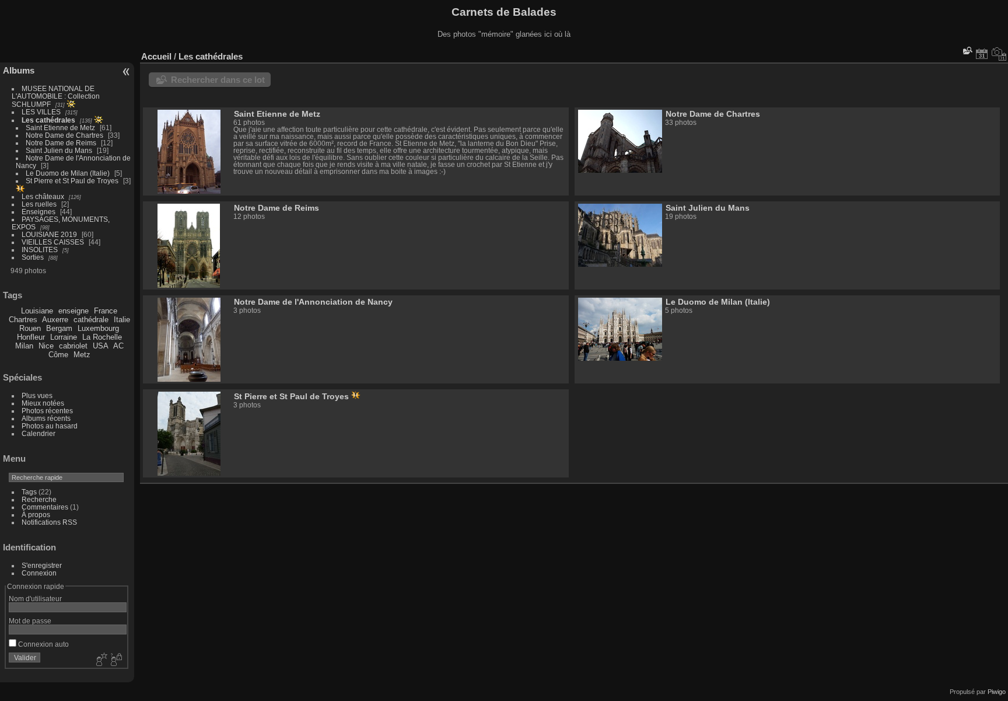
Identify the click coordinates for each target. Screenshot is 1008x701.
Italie (122, 319)
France (105, 310)
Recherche (39, 499)
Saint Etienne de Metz (60, 127)
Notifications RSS (49, 522)
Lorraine (63, 337)
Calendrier (38, 433)
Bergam (59, 328)
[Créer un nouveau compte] (100, 660)
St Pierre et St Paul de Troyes (72, 180)
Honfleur (31, 337)
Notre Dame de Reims (61, 143)
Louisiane (37, 310)
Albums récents (46, 418)
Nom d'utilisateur (35, 598)
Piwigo (997, 691)
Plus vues (37, 395)
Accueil (156, 56)
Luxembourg (98, 328)
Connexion (39, 573)
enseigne (73, 310)
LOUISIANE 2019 (49, 234)
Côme (58, 354)
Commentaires (45, 507)
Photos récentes (47, 410)
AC (118, 345)
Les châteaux (43, 196)
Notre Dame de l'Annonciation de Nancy (313, 301)
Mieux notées (43, 403)
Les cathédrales (48, 120)
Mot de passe (30, 621)
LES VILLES (41, 112)
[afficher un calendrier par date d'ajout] (981, 53)
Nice (46, 345)
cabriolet (73, 345)
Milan (24, 345)
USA (100, 345)
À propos (36, 514)
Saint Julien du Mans (59, 150)
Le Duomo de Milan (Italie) (68, 173)
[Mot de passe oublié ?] (115, 660)
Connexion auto (42, 644)
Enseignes (38, 211)
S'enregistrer (42, 565)
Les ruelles (39, 204)
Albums (18, 70)
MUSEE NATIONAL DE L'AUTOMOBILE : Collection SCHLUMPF (56, 96)
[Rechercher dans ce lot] (966, 50)
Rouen (30, 328)
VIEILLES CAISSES (53, 242)
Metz (82, 354)
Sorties (33, 257)
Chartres (23, 319)
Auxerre (55, 319)
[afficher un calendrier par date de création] (999, 53)
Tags (29, 492)
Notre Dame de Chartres (64, 135)
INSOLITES (40, 249)
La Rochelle (102, 337)
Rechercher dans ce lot (218, 80)
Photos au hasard (50, 426)
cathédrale (91, 319)
